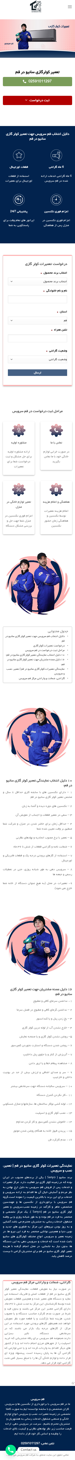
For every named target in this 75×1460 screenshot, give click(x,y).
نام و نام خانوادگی (55, 291)
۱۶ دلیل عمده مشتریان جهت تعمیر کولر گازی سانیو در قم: (36, 661)
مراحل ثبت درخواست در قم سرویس (45, 650)
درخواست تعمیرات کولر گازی (49, 646)
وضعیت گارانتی (56, 351)
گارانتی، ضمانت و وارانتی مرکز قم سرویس (42, 678)
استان (62, 312)
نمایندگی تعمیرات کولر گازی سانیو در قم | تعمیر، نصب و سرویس (35, 671)
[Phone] (11, 1450)
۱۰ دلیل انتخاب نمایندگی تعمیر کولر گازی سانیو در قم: (35, 655)
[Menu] (70, 6)
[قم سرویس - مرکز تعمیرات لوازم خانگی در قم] (36, 6)
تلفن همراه (59, 330)
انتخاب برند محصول (54, 273)
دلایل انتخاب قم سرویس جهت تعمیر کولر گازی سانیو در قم (35, 638)
